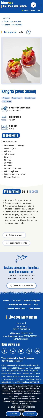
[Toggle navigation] (40, 5)
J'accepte (30, 414)
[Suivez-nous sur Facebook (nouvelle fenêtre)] (4, 351)
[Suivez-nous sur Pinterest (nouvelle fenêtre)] (37, 351)
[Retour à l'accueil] (7, 3)
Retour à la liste (15, 235)
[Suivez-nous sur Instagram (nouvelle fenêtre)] (29, 351)
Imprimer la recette (18, 243)
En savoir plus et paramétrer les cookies (21, 408)
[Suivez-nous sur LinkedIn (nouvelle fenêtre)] (13, 351)
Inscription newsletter (23, 285)
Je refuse (13, 414)
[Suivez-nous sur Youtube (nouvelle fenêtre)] (21, 351)
